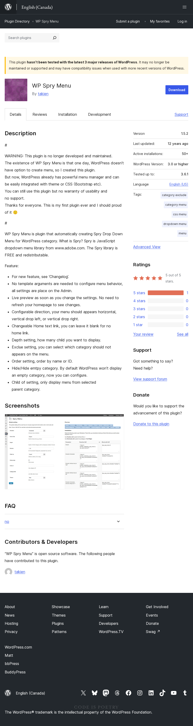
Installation (67, 114)
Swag (153, 631)
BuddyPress (15, 672)
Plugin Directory (17, 21)
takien (43, 93)
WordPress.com (18, 647)
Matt (9, 655)
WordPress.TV (111, 631)
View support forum (150, 379)
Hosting (11, 623)
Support (181, 114)
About (10, 606)
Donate (152, 623)
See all (182, 334)
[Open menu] (185, 7)
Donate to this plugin (151, 423)
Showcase (61, 606)
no (7, 521)
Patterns (59, 631)
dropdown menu (174, 224)
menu (182, 233)
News (10, 615)
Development (99, 114)
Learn (104, 606)
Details (15, 114)
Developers (108, 623)
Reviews (39, 114)
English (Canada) (30, 693)
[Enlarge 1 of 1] (117, 420)
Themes (59, 615)
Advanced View (147, 246)
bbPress (12, 663)
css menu (179, 214)
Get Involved (157, 606)
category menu (175, 204)
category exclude (174, 195)
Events (152, 615)
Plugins (58, 623)
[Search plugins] (54, 37)
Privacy (11, 631)
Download (177, 90)
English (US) (178, 184)
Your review (143, 334)
